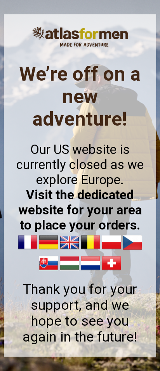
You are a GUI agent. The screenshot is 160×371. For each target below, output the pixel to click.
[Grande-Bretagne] (69, 250)
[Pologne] (111, 250)
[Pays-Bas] (90, 270)
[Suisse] (111, 270)
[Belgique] (90, 250)
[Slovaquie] (48, 270)
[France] (27, 250)
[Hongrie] (69, 270)
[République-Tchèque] (132, 250)
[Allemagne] (48, 250)
